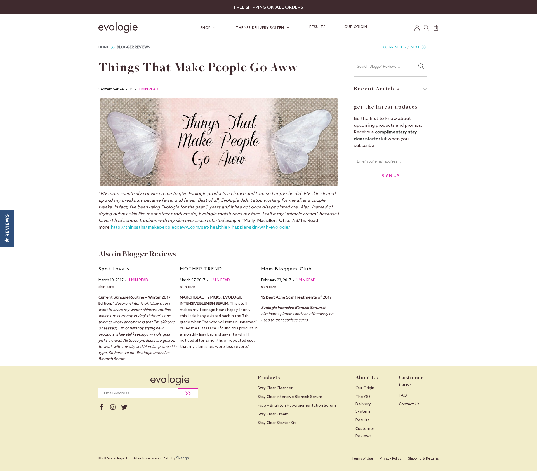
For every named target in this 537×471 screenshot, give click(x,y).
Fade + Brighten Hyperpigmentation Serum (297, 405)
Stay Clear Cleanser (275, 388)
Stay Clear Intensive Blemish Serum (290, 397)
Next (416, 48)
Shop (206, 28)
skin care (106, 287)
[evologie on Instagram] (113, 407)
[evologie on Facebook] (101, 407)
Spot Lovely (114, 269)
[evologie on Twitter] (124, 407)
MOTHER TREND (201, 269)
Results (317, 27)
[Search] (426, 28)
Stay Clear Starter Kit (277, 423)
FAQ (403, 395)
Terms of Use (362, 459)
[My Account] (417, 28)
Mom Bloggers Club (286, 269)
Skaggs (182, 458)
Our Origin (355, 27)
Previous (397, 48)
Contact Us (409, 404)
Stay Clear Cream (273, 414)
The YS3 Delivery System (260, 28)
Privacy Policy (390, 459)
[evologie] (125, 27)
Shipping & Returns (423, 459)
